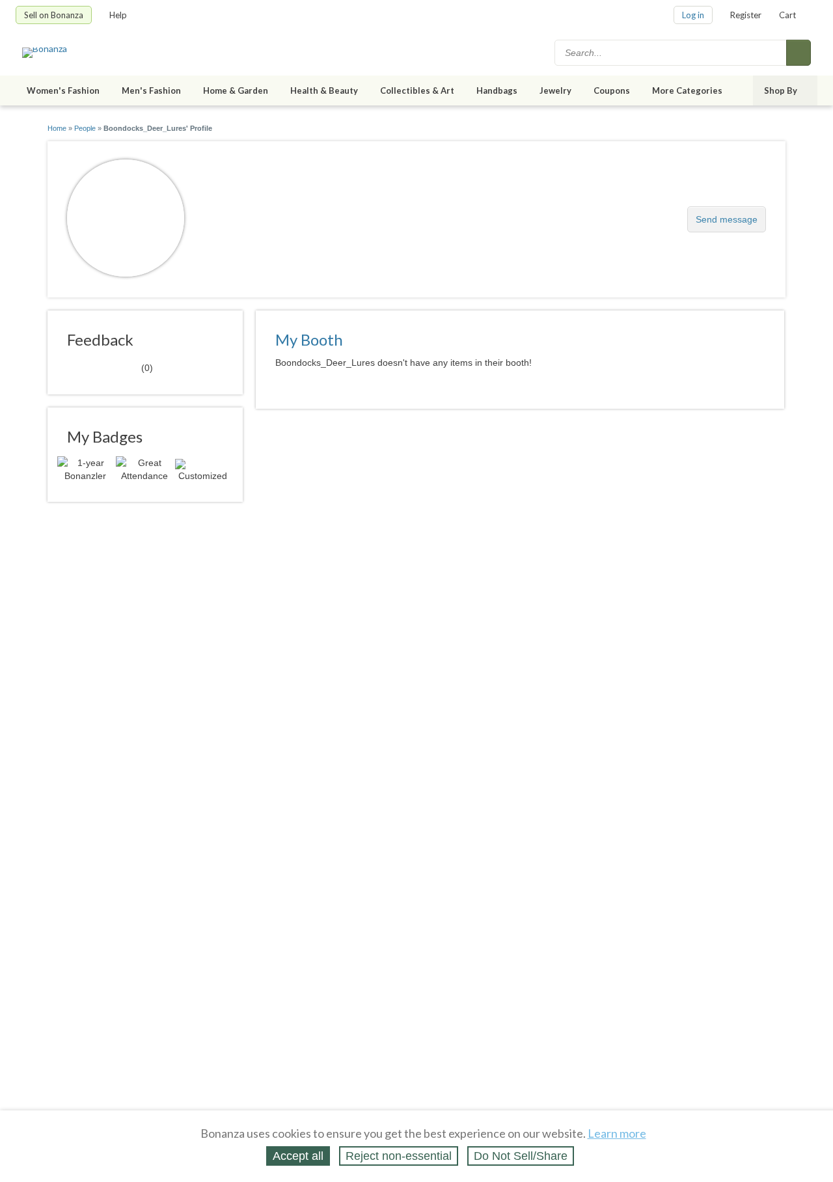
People (85, 128)
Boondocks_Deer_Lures (286, 212)
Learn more (617, 1133)
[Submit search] (798, 53)
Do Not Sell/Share (520, 1155)
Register (745, 15)
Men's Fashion (151, 90)
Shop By (780, 90)
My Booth (309, 339)
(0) (110, 367)
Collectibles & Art (417, 90)
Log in (693, 15)
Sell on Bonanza (53, 15)
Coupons (612, 90)
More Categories (687, 90)
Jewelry (555, 90)
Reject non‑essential (399, 1155)
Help (118, 15)
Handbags (496, 90)
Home (57, 128)
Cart (787, 15)
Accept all (298, 1155)
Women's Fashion (63, 90)
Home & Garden (235, 90)
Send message (727, 219)
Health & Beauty (324, 90)
